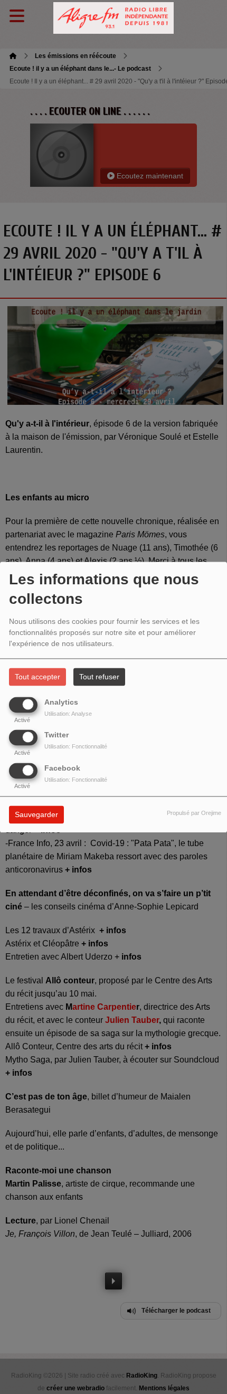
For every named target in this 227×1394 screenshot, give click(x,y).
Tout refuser (99, 676)
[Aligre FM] (113, 18)
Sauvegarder (36, 814)
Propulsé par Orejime (194, 813)
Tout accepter (37, 676)
